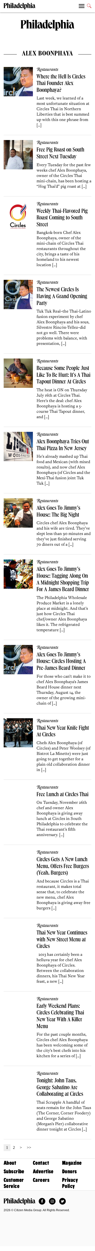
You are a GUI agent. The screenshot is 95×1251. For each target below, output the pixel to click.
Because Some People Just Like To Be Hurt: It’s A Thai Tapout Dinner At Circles (63, 375)
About (10, 1163)
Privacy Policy (70, 1183)
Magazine (72, 1163)
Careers (41, 1180)
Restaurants (47, 69)
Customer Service (14, 1183)
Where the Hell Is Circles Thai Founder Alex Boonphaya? (61, 84)
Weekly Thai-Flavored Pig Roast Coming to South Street (62, 218)
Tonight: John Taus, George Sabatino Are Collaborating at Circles (60, 1088)
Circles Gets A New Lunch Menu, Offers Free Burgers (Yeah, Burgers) (63, 866)
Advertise (43, 1171)
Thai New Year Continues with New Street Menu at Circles (62, 940)
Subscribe (14, 1171)
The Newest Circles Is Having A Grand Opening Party (62, 296)
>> (29, 1147)
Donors (69, 1171)
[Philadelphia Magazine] (19, 1201)
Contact (41, 1163)
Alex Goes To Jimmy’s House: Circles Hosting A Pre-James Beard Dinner (61, 662)
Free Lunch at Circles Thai (62, 795)
